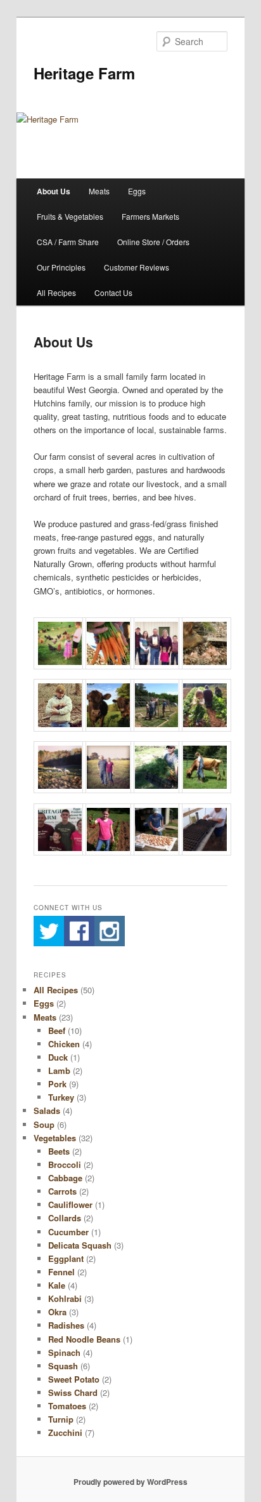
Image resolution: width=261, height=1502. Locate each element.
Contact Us (113, 292)
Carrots (62, 1191)
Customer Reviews (136, 267)
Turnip (60, 1419)
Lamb (59, 1070)
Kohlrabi (65, 1298)
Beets (59, 1151)
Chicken (64, 1044)
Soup (44, 1124)
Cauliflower (70, 1204)
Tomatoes (67, 1406)
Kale (56, 1285)
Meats (99, 190)
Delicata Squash (79, 1245)
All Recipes (56, 292)
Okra (57, 1312)
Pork (57, 1084)
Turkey (61, 1097)
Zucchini (65, 1432)
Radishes (66, 1325)
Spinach (64, 1352)
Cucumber (68, 1232)
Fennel (61, 1272)
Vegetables (55, 1138)
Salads (47, 1110)
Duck (58, 1057)
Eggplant (66, 1258)
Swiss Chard (73, 1392)
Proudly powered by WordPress (130, 1481)
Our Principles (61, 267)
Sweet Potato (73, 1379)
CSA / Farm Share (68, 241)
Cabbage (65, 1178)
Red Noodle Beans (84, 1339)
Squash (63, 1366)
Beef (56, 1030)
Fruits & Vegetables (70, 216)
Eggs (137, 190)
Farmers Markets (150, 216)
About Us (53, 191)
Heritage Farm (84, 73)
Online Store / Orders (153, 241)
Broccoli (64, 1164)
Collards (64, 1218)
